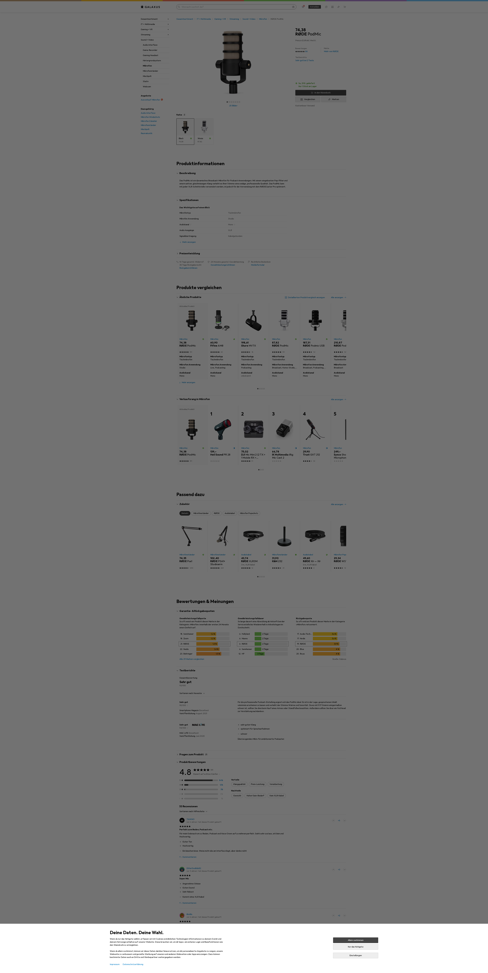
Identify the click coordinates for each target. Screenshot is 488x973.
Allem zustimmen (355, 940)
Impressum (115, 964)
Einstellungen (355, 955)
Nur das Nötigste (355, 947)
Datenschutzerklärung (133, 964)
